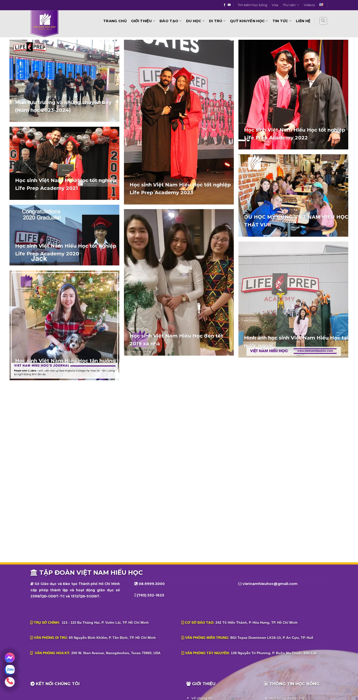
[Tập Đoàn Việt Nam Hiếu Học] (58, 23)
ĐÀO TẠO (169, 21)
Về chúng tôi (202, 698)
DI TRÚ (215, 21)
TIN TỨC (280, 21)
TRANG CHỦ (115, 21)
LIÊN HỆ (303, 21)
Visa (275, 5)
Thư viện (289, 5)
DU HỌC (193, 21)
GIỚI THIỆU (141, 21)
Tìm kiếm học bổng (252, 5)
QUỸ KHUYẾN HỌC (247, 21)
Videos (309, 5)
